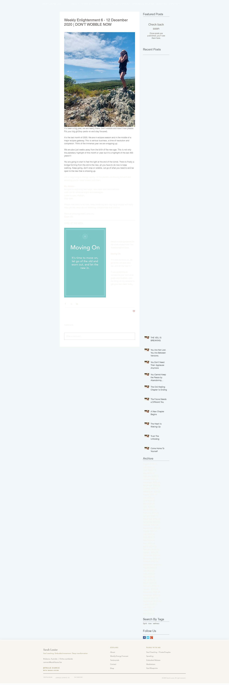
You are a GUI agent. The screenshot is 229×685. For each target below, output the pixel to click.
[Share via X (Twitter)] (71, 304)
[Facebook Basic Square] (144, 637)
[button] (114, 660)
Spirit (145, 623)
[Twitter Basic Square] (148, 637)
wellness (156, 623)
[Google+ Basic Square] (151, 637)
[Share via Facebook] (65, 304)
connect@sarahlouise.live (52, 662)
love (149, 623)
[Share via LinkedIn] (77, 304)
